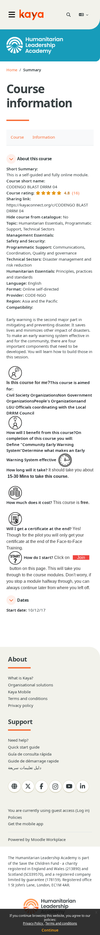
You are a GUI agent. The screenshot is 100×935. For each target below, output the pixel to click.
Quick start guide (23, 747)
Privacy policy (20, 705)
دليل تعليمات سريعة (24, 767)
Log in (82, 810)
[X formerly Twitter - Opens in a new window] (28, 786)
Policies (15, 817)
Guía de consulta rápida (29, 754)
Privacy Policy (33, 923)
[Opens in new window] (50, 907)
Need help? (18, 740)
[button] (68, 15)
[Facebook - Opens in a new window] (41, 786)
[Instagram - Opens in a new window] (55, 786)
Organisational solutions (30, 684)
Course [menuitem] (17, 137)
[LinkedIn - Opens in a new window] (82, 786)
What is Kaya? (20, 677)
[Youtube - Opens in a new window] (69, 786)
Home (11, 69)
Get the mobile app (25, 823)
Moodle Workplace (48, 839)
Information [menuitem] (44, 137)
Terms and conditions (61, 923)
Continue (50, 930)
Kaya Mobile (19, 691)
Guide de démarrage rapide (33, 761)
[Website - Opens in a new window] (14, 786)
